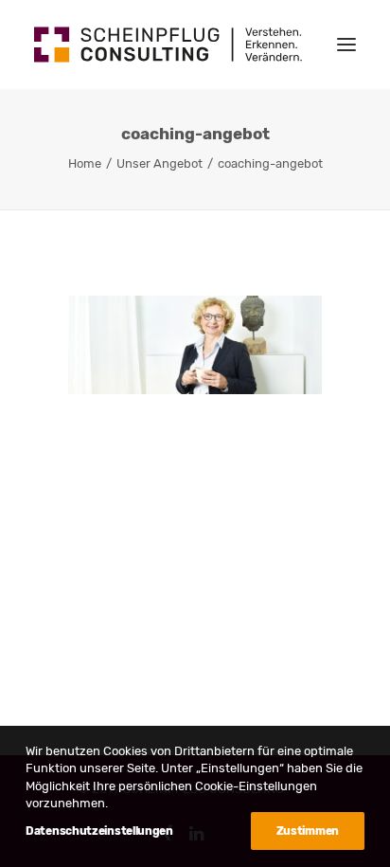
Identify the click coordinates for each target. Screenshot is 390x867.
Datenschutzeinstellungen (99, 831)
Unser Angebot (159, 163)
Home (84, 163)
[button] (346, 44)
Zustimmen (307, 831)
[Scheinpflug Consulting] (168, 44)
